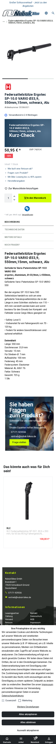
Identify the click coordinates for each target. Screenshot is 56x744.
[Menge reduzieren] (14, 199)
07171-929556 (18, 432)
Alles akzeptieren (28, 714)
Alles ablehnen (28, 722)
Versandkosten (27, 215)
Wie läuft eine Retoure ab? (20, 168)
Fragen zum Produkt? (18, 173)
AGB (32, 619)
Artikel (21, 742)
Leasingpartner (12, 613)
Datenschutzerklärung (13, 695)
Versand (9, 619)
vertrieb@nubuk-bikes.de (23, 436)
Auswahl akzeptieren (28, 730)
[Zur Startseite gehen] (20, 13)
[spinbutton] (8, 198)
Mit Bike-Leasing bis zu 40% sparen (24, 177)
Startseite (7, 742)
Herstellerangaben (16, 181)
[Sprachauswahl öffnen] (46, 13)
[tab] (28, 222)
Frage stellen (19, 442)
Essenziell (10, 700)
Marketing (27, 700)
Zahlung (9, 616)
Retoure (8, 622)
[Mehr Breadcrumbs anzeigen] (3, 21)
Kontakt (33, 613)
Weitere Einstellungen (28, 706)
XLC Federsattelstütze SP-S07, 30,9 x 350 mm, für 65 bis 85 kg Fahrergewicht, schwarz (27, 532)
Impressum (47, 684)
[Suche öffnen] (53, 13)
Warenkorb (35, 740)
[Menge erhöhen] (14, 196)
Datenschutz (36, 616)
